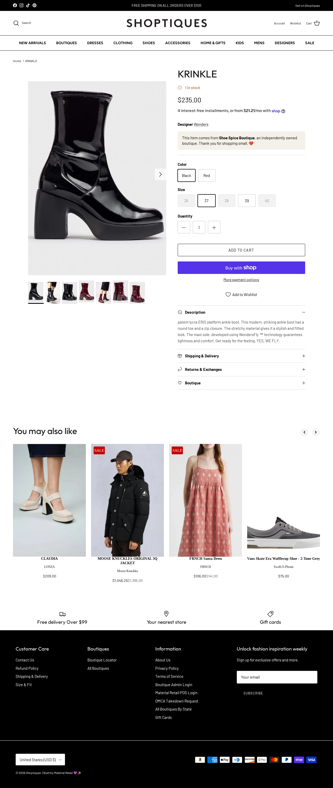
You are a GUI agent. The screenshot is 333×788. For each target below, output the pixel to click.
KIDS (240, 43)
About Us (162, 660)
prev (304, 432)
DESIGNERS (285, 43)
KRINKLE (31, 60)
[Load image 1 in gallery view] (97, 171)
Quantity (185, 216)
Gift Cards (163, 717)
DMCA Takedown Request (176, 701)
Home (17, 60)
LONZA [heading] (49, 567)
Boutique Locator (102, 660)
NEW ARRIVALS (32, 43)
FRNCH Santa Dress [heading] (205, 559)
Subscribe (253, 693)
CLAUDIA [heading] (49, 559)
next (316, 432)
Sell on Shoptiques (307, 5)
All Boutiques (98, 668)
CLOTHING (122, 43)
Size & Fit (24, 684)
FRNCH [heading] (205, 567)
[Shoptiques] (167, 23)
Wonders (201, 124)
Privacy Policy (167, 668)
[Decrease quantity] (184, 227)
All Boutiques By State (173, 709)
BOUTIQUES (66, 43)
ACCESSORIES (177, 43)
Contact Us (25, 660)
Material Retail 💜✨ (67, 772)
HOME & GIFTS (213, 43)
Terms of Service (169, 676)
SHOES (149, 43)
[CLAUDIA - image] (49, 500)
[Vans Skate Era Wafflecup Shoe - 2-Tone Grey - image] (283, 500)
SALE (309, 43)
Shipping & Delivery (32, 676)
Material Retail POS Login (176, 692)
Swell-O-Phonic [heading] (284, 567)
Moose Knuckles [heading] (127, 571)
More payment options (241, 280)
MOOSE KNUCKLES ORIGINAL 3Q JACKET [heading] (127, 561)
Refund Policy (27, 668)
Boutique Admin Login (173, 684)
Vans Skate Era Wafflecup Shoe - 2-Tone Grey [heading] (283, 559)
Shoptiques (33, 772)
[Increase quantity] (214, 227)
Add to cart (241, 250)
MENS (259, 43)
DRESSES (95, 43)
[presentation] (49, 570)
